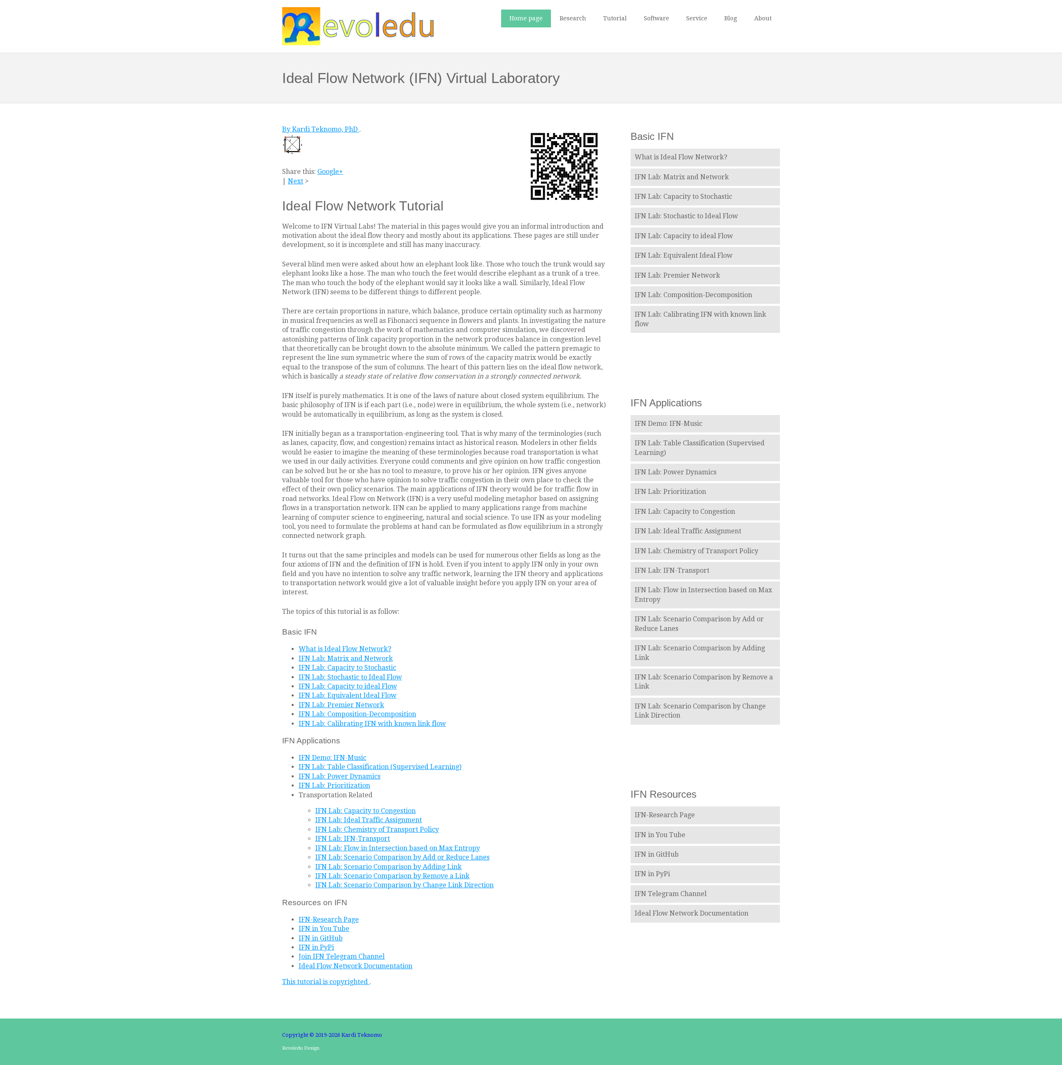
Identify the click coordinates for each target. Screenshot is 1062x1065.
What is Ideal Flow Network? (345, 649)
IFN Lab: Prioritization (334, 785)
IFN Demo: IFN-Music (332, 758)
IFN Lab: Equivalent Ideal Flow (348, 695)
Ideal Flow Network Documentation (355, 966)
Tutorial (615, 18)
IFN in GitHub (321, 938)
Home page (526, 18)
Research (573, 18)
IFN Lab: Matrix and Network (346, 658)
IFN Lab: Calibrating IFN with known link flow (372, 724)
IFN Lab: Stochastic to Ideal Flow (350, 677)
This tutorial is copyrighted (326, 982)
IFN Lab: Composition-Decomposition (357, 714)
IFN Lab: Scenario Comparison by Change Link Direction (404, 885)
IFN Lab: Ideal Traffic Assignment (368, 820)
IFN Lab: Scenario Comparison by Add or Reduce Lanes (402, 857)
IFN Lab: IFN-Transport (352, 839)
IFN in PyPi (316, 947)
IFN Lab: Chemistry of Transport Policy (377, 829)
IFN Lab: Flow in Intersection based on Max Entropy (397, 848)
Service (696, 18)
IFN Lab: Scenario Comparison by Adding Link (388, 867)
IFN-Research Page (329, 919)
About (763, 18)
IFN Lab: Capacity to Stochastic (347, 668)
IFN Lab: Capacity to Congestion (365, 811)
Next (295, 181)
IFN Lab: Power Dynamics (339, 776)
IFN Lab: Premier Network (341, 705)
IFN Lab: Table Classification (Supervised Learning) (380, 767)
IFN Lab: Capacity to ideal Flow (348, 686)
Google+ (330, 172)
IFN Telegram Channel (670, 894)
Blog (730, 18)
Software (656, 18)
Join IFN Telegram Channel (342, 956)
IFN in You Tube (324, 929)
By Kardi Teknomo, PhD (320, 129)
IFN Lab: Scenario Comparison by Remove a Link (392, 876)
